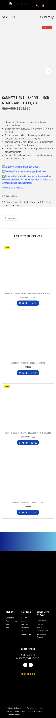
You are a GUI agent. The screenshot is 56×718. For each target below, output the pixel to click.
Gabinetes (17, 205)
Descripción (10, 218)
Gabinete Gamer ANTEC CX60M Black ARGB (27, 362)
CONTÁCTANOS (28, 649)
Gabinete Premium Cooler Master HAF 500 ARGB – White (28, 293)
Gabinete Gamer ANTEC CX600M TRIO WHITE (27, 502)
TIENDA (9, 612)
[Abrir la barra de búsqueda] (37, 5)
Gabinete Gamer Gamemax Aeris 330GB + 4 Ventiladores (28, 432)
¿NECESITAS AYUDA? (43, 613)
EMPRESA (26, 612)
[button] (4, 5)
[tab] (28, 218)
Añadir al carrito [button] (29, 303)
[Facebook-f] (25, 665)
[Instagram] (31, 665)
